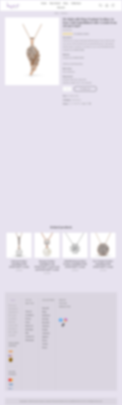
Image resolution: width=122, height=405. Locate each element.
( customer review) (81, 34)
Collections (76, 3)
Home (43, 3)
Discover (61, 7)
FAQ (27, 333)
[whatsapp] (86, 104)
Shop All (45, 308)
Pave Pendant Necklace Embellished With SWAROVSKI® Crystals (103, 264)
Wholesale (29, 340)
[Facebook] (72, 104)
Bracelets (45, 322)
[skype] (89, 104)
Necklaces (64, 13)
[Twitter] (69, 104)
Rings (44, 312)
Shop (65, 3)
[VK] (75, 104)
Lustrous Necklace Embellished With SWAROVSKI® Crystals (19, 264)
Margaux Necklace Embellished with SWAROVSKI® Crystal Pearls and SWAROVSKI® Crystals (47, 265)
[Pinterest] (78, 104)
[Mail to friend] (81, 104)
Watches (45, 326)
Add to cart (86, 89)
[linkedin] (83, 104)
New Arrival (55, 3)
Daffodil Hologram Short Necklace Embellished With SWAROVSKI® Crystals (75, 264)
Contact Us (29, 336)
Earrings (45, 319)
